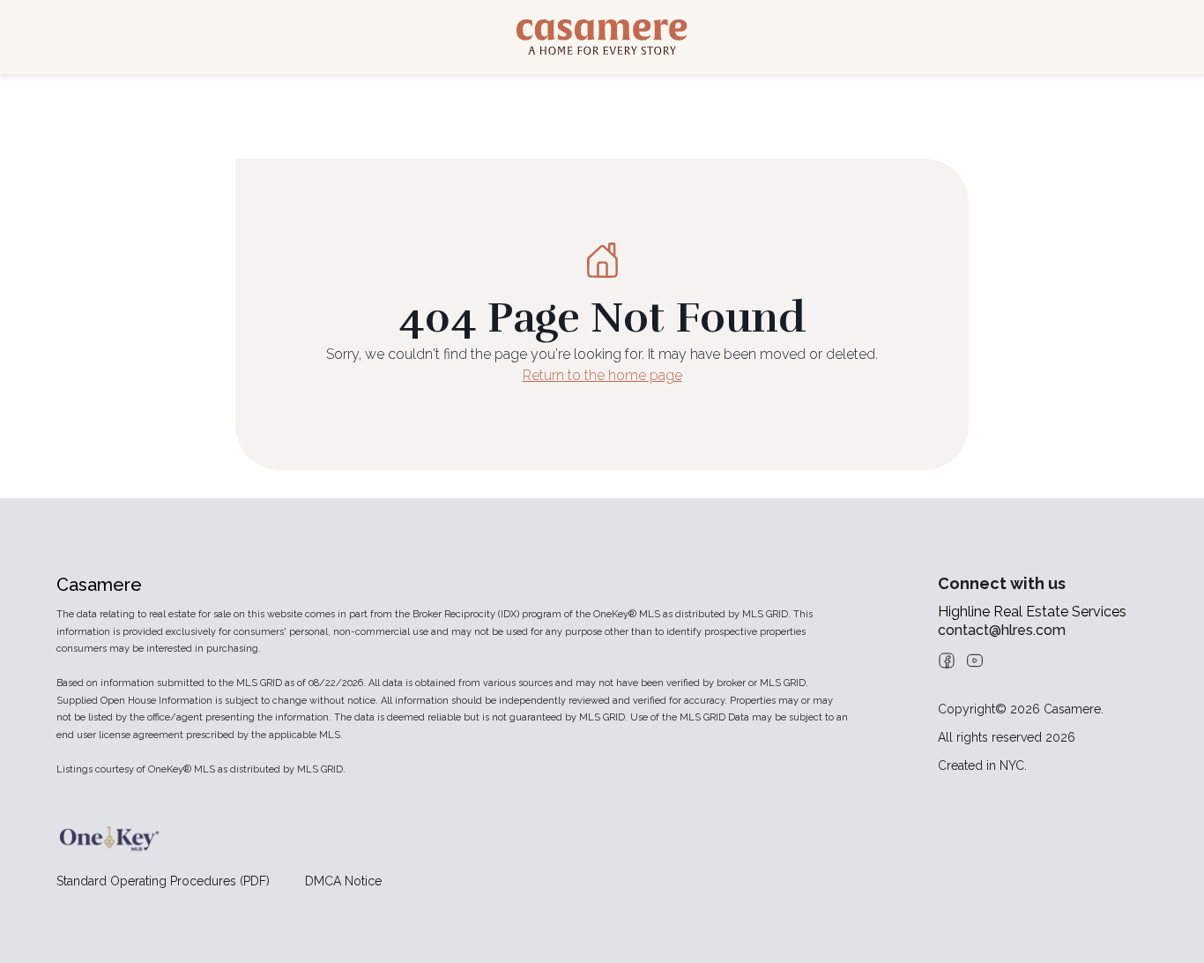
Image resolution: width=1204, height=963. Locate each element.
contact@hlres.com (1002, 630)
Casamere (99, 584)
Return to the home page (602, 375)
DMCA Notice (343, 881)
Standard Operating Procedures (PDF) (163, 881)
